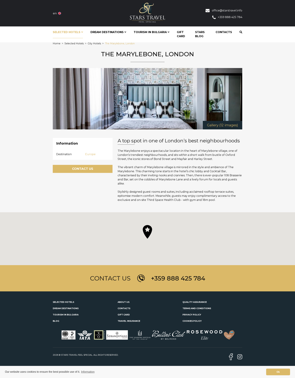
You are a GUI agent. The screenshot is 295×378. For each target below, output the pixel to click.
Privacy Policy (191, 314)
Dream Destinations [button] (107, 32)
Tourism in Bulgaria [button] (151, 32)
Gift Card (181, 34)
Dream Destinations (66, 308)
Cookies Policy (192, 321)
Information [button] (88, 371)
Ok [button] (278, 371)
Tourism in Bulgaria (66, 314)
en (55, 13)
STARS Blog (200, 34)
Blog (56, 321)
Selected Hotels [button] (67, 32)
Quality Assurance (194, 302)
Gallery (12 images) (222, 125)
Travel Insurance (129, 321)
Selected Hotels (63, 302)
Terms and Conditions (196, 308)
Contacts (224, 32)
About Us (123, 302)
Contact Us (82, 169)
